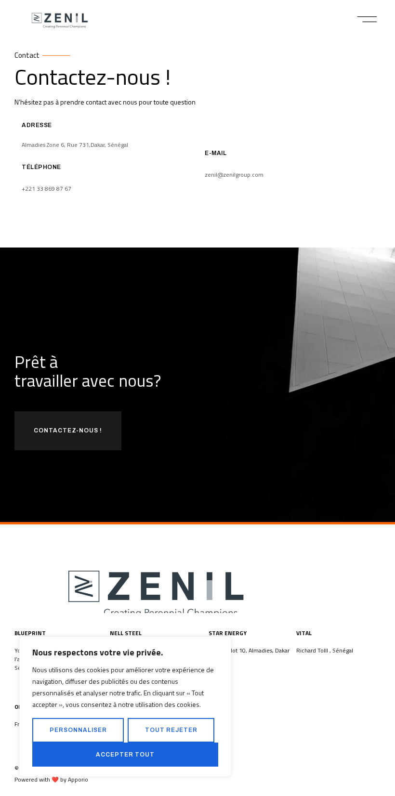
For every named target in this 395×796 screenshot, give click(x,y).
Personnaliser (78, 730)
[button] (367, 19)
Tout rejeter (171, 730)
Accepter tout (125, 754)
